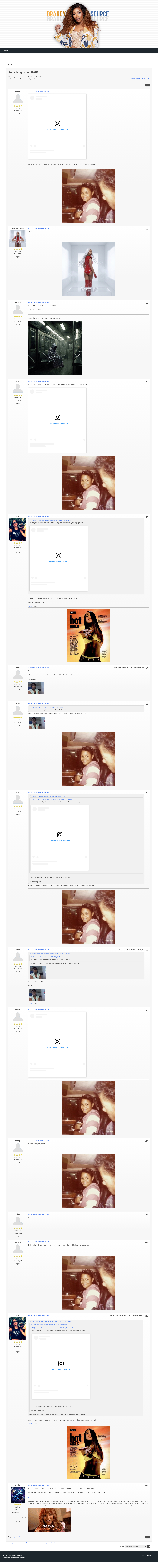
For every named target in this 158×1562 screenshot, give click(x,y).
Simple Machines (17, 1555)
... (23, 1537)
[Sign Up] (8, 64)
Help (143, 1555)
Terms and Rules (150, 1555)
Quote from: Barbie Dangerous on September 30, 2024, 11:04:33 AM (51, 953)
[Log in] (12, 64)
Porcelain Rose (18, 229)
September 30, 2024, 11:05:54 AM (38, 792)
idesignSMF (23, 1557)
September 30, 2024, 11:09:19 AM (38, 1214)
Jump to (122, 1546)
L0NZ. (17, 516)
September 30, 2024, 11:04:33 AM (38, 703)
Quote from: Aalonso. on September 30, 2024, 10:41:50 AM (49, 796)
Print (148, 85)
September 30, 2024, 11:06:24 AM (38, 1010)
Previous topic (136, 78)
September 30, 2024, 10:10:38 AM (38, 229)
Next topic (146, 78)
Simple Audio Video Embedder (11, 1557)
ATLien (18, 302)
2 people (30, 1498)
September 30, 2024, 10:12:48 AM (38, 302)
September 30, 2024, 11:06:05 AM (38, 950)
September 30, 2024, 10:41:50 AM (38, 516)
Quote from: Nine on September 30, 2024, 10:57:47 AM (47, 707)
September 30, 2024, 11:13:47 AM (38, 1242)
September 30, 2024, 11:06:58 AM (38, 1141)
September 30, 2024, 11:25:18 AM (38, 1485)
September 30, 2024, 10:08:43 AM (38, 92)
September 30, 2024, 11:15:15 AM (38, 1315)
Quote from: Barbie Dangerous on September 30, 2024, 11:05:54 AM (51, 1321)
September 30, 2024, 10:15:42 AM (38, 381)
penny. (18, 91)
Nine (18, 667)
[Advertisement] (79, 56)
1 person (30, 606)
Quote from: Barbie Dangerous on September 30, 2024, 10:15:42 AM (51, 520)
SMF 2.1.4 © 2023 (8, 1555)
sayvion (18, 1485)
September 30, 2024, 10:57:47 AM (38, 668)
